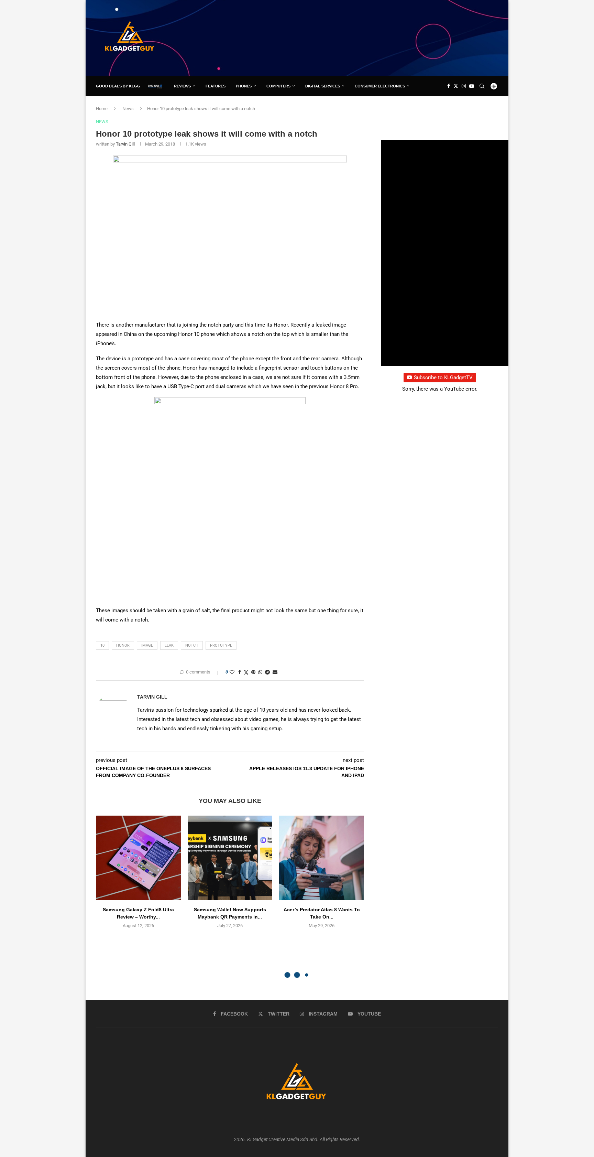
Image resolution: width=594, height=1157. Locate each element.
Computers (278, 86)
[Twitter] (455, 86)
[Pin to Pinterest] (253, 672)
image (147, 645)
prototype (221, 645)
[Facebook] (448, 86)
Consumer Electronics (380, 86)
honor (123, 645)
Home (102, 108)
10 (102, 645)
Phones (244, 86)
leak (169, 645)
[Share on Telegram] (267, 672)
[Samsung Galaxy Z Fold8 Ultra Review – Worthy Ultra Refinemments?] (138, 858)
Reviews (182, 86)
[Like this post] (232, 672)
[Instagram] (464, 86)
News (128, 108)
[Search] (481, 86)
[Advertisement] (373, 37)
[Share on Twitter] (246, 672)
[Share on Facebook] (239, 672)
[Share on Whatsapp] (260, 672)
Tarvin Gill (125, 144)
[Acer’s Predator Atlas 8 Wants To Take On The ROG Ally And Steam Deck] (321, 858)
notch (191, 645)
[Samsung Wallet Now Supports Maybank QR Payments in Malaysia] (230, 858)
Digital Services (322, 86)
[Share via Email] (275, 672)
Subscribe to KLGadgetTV (443, 377)
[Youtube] (471, 86)
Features (216, 86)
